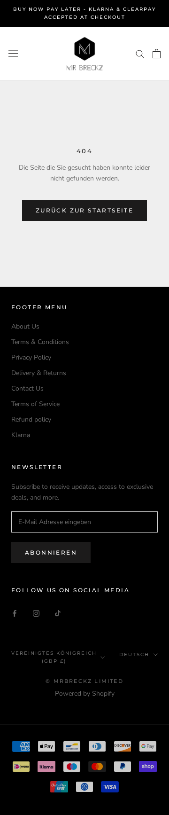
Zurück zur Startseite (84, 210)
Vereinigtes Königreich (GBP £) (54, 657)
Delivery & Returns (38, 372)
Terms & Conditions (40, 341)
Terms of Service (35, 404)
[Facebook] (14, 612)
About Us (25, 326)
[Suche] (140, 53)
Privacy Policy (31, 357)
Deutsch (134, 654)
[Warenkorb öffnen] (157, 53)
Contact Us (27, 388)
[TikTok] (57, 612)
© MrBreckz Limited (84, 681)
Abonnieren (51, 552)
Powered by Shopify (85, 693)
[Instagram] (36, 612)
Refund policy (31, 419)
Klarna (20, 435)
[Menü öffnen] (13, 53)
